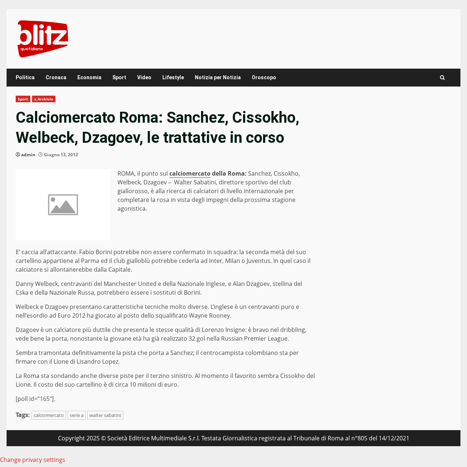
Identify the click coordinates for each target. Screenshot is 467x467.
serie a (77, 415)
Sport (119, 77)
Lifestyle (173, 77)
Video (144, 77)
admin (28, 155)
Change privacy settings (32, 460)
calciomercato (190, 173)
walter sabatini (105, 415)
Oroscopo (264, 77)
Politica (25, 77)
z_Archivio (43, 99)
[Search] (442, 77)
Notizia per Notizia (218, 77)
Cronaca (56, 77)
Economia (89, 77)
